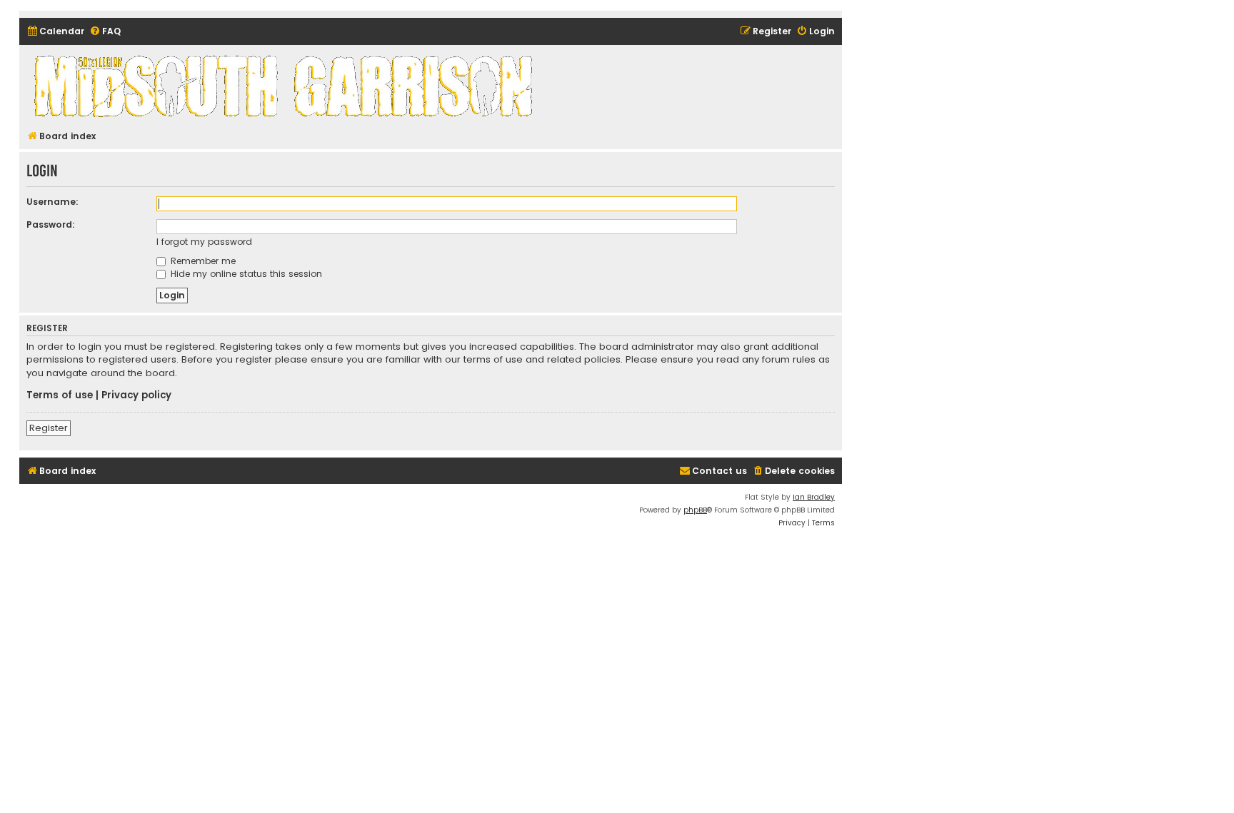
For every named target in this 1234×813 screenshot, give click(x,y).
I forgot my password (204, 241)
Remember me (202, 261)
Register (48, 428)
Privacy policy (136, 395)
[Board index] (285, 86)
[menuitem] (55, 31)
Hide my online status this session (245, 274)
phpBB (695, 510)
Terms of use (59, 395)
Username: (52, 202)
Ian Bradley (814, 497)
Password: (50, 224)
